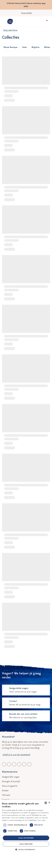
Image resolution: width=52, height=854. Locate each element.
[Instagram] (29, 764)
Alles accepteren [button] (25, 838)
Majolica (35, 47)
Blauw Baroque (10, 47)
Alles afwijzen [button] (26, 844)
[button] (26, 849)
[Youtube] (9, 764)
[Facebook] (4, 764)
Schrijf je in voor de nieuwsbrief (16, 754)
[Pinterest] (24, 764)
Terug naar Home (10, 30)
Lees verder (41, 820)
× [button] (49, 803)
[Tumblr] (19, 764)
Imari (24, 47)
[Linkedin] (14, 764)
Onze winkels (26, 13)
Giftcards (6, 795)
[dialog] (26, 827)
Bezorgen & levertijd (11, 781)
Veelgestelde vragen (11, 777)
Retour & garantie (9, 786)
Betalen (5, 790)
